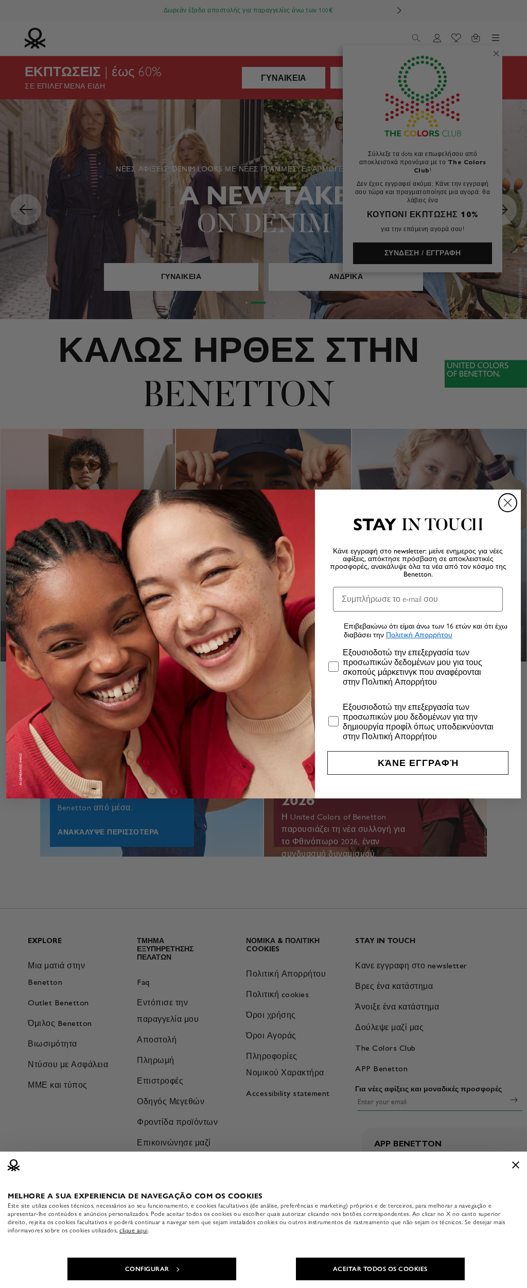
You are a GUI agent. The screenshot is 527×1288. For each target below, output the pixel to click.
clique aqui (133, 1230)
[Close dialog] (508, 503)
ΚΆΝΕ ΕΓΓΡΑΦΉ (418, 763)
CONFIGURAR (147, 1269)
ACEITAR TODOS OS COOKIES (380, 1269)
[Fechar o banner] (515, 1165)
